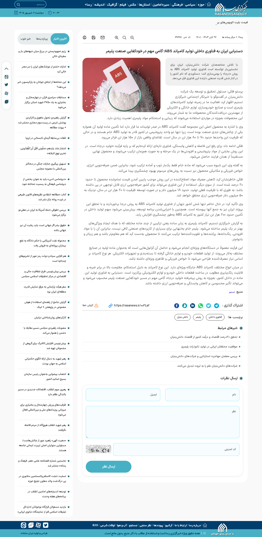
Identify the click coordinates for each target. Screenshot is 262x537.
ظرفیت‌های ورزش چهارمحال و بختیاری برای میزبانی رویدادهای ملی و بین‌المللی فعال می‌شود (43, 410)
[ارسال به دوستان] (103, 37)
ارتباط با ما (180, 525)
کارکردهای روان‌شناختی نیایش (50, 318)
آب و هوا (122, 525)
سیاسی (190, 4)
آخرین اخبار (60, 39)
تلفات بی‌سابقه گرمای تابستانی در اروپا (46, 138)
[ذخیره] (93, 37)
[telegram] (216, 305)
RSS (95, 525)
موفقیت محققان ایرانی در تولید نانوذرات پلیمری (209, 347)
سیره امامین (161, 4)
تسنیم (232, 292)
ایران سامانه (27, 533)
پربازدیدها (42, 39)
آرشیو (168, 525)
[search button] (18, 4)
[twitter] (208, 305)
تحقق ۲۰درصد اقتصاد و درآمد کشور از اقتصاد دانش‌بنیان (203, 337)
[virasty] (31, 525)
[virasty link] (6, 101)
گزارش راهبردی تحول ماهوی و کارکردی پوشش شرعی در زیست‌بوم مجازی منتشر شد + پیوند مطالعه (42, 123)
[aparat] (38, 525)
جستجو (133, 525)
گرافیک (112, 4)
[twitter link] (6, 85)
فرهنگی (177, 4)
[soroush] (184, 305)
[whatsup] (200, 305)
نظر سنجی (145, 525)
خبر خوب (25, 39)
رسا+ (88, 4)
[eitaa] (23, 525)
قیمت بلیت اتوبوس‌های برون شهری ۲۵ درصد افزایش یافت (213, 22)
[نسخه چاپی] (84, 37)
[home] (223, 530)
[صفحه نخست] (207, 4)
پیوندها (158, 525)
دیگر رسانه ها (228, 37)
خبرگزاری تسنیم (219, 223)
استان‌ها (144, 4)
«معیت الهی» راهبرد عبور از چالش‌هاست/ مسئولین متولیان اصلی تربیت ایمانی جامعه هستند (42, 446)
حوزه (201, 4)
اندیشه (99, 4)
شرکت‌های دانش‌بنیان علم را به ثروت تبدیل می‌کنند (207, 366)
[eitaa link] (6, 76)
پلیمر (198, 317)
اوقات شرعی (107, 525)
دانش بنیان (182, 317)
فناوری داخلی (215, 317)
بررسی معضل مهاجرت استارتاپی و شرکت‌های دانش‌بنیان (204, 356)
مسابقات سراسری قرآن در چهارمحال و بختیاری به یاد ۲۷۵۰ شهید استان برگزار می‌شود (45, 102)
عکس (132, 4)
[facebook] (176, 305)
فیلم (123, 4)
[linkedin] (192, 305)
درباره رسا (195, 525)
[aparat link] (6, 93)
